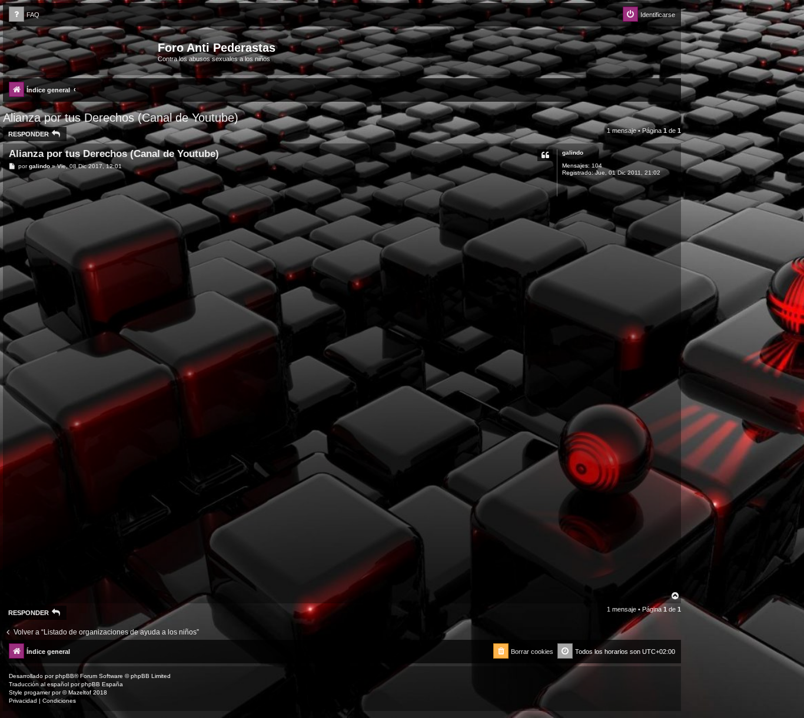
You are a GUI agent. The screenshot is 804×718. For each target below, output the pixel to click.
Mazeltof (79, 692)
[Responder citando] (545, 155)
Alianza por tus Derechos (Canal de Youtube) (120, 117)
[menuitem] (24, 15)
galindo (572, 152)
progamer (37, 692)
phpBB (64, 676)
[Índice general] (82, 51)
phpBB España (102, 684)
